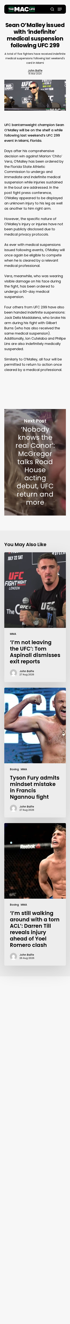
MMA (13, 634)
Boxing (14, 769)
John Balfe (35, 70)
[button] (60, 9)
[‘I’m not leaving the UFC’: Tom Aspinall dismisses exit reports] (35, 617)
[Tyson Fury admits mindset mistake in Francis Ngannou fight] (35, 752)
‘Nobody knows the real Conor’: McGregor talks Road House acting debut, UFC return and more (35, 462)
